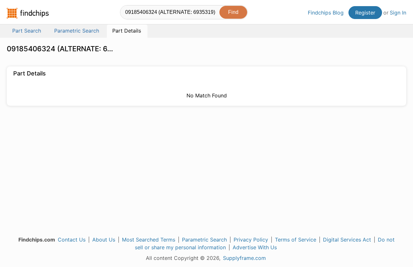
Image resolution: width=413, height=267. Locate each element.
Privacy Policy (251, 239)
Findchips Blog (326, 12)
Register (365, 12)
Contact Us (72, 239)
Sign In (398, 12)
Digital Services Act (347, 239)
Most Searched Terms (148, 239)
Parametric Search (204, 239)
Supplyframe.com (244, 258)
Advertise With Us (255, 247)
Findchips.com (28, 13)
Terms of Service (295, 239)
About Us (103, 239)
